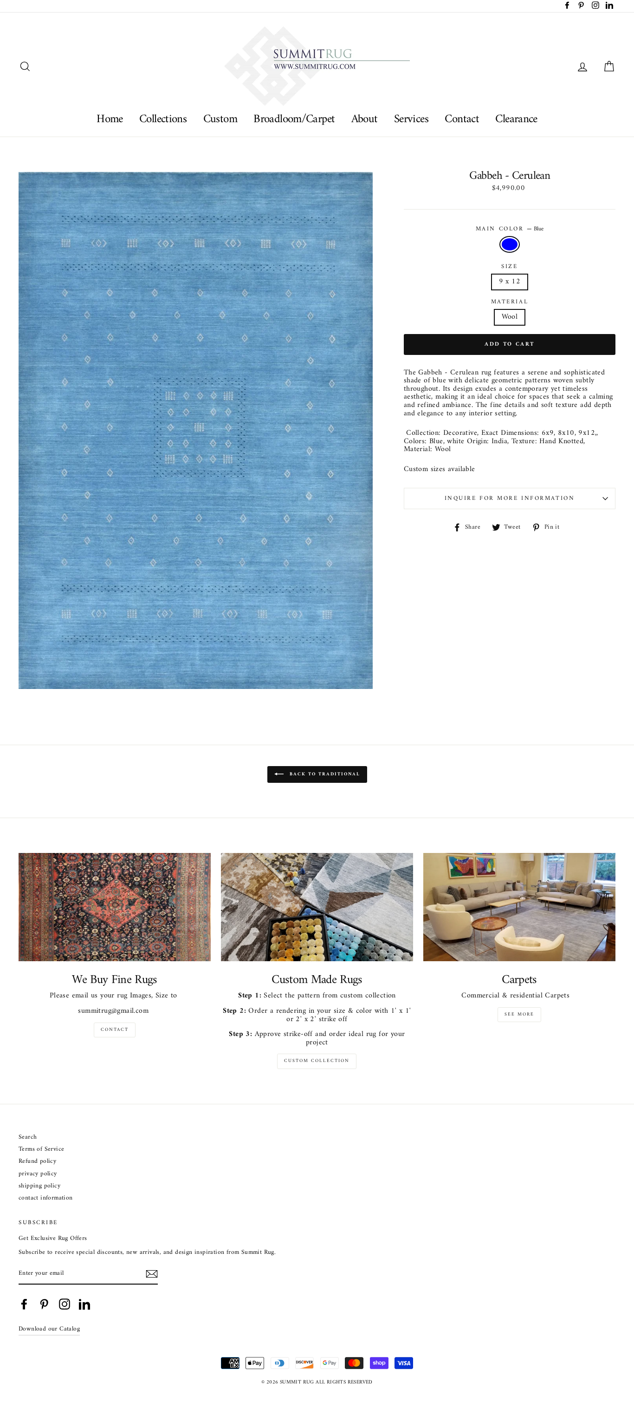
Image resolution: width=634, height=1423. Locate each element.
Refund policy (37, 1161)
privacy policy (38, 1174)
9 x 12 (509, 281)
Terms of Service (41, 1149)
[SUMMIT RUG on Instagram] (64, 1304)
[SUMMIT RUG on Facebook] (24, 1304)
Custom (220, 119)
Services (411, 119)
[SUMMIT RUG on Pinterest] (44, 1304)
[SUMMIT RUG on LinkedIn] (84, 1304)
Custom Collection (316, 1061)
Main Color (509, 229)
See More (519, 1014)
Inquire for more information (510, 498)
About (364, 119)
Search (28, 1137)
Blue (509, 244)
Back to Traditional (323, 775)
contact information (46, 1198)
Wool (510, 316)
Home (110, 119)
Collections (163, 119)
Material (509, 302)
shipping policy (39, 1186)
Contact (462, 119)
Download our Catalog (49, 1329)
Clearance (516, 119)
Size (509, 266)
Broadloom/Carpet (294, 119)
